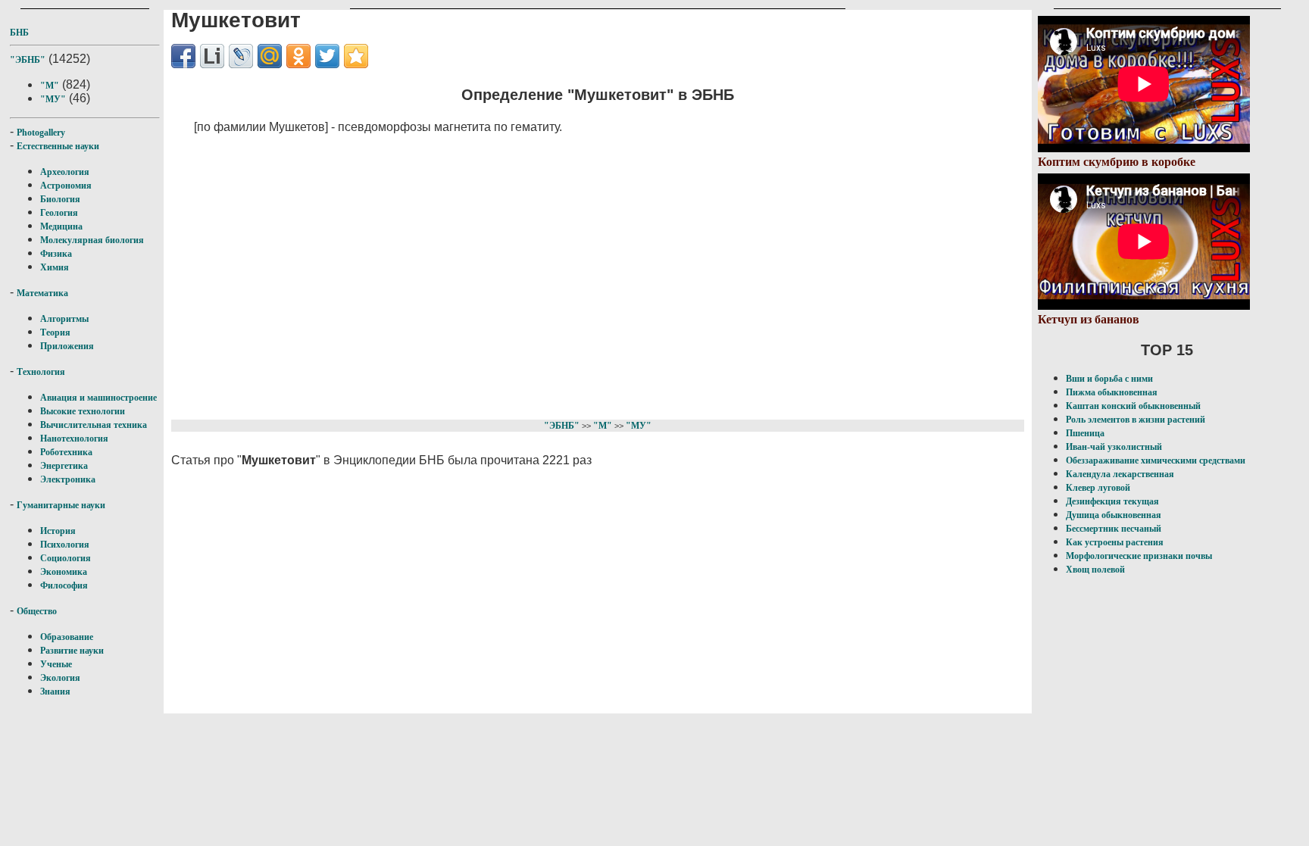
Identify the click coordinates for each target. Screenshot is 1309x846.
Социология (65, 558)
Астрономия (66, 185)
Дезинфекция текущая (1112, 501)
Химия (54, 267)
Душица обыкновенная (1113, 515)
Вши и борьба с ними (1109, 378)
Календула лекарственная (1120, 474)
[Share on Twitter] (327, 56)
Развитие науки (72, 650)
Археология (64, 172)
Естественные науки (58, 146)
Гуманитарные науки (61, 505)
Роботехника (66, 452)
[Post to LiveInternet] (212, 56)
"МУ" (53, 99)
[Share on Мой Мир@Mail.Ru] (270, 56)
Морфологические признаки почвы (1139, 556)
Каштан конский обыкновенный (1133, 406)
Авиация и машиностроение (98, 397)
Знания (55, 691)
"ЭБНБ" (27, 60)
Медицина (61, 226)
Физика (56, 253)
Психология (64, 544)
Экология (60, 678)
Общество (37, 611)
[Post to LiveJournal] (241, 56)
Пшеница (1085, 433)
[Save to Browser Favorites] (356, 56)
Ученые (56, 664)
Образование (66, 637)
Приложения (67, 346)
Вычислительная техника (93, 425)
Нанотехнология (74, 438)
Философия (64, 585)
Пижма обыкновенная (1111, 392)
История (58, 531)
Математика (42, 293)
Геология (59, 213)
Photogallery (41, 132)
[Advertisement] (539, 274)
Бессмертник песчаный (1113, 528)
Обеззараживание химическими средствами (1155, 460)
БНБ (19, 32)
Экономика (63, 572)
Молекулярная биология (92, 240)
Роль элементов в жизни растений (1135, 419)
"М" (49, 85)
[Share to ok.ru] (298, 56)
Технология (41, 372)
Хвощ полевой (1095, 569)
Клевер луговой (1098, 487)
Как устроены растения (1115, 542)
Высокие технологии (82, 411)
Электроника (67, 479)
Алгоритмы (64, 319)
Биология (60, 199)
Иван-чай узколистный (1114, 447)
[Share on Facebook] (183, 56)
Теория (55, 332)
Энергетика (64, 465)
